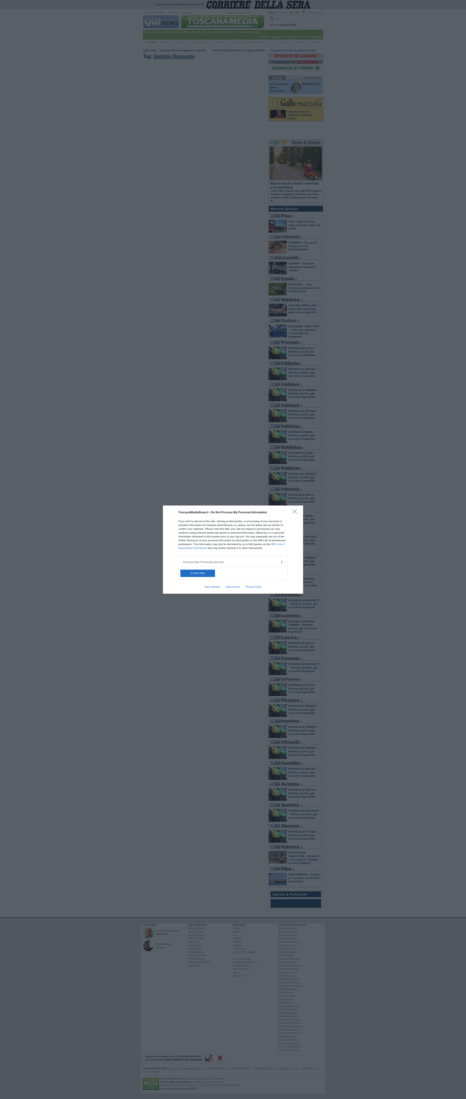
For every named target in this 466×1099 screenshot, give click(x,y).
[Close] (296, 512)
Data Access (233, 586)
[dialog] (233, 550)
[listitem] (233, 562)
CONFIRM (197, 573)
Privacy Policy (254, 586)
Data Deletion (212, 586)
